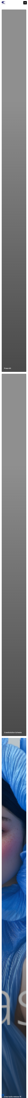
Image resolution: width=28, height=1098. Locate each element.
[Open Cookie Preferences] (3, 1096)
